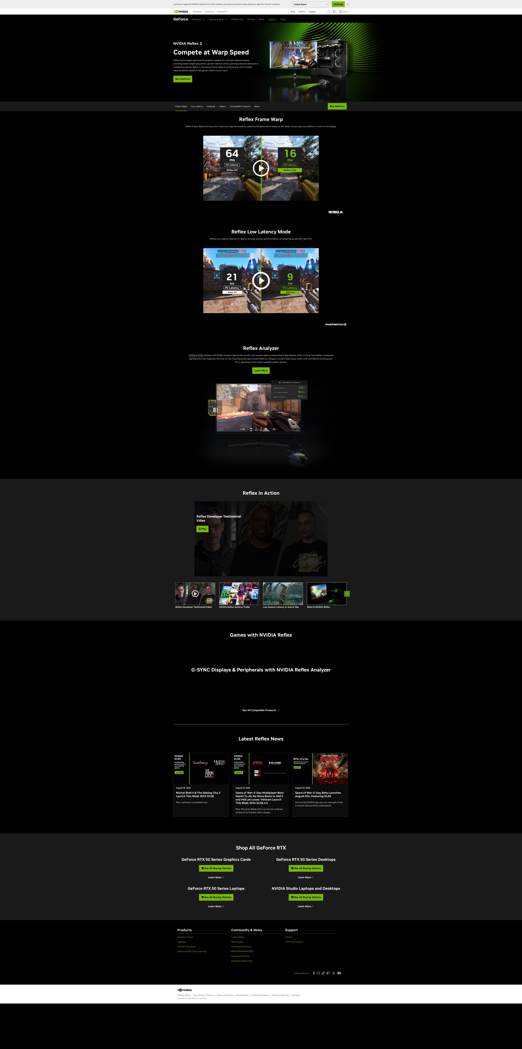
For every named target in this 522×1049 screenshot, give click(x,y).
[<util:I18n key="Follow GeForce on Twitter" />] (333, 973)
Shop (283, 19)
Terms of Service (225, 995)
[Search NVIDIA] (328, 11)
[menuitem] (197, 11)
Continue (338, 4)
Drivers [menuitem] (302, 11)
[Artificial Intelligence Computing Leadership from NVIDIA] (180, 12)
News (261, 19)
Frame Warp (181, 106)
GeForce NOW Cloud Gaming (191, 951)
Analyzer (211, 106)
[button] (334, 12)
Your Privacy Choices (203, 995)
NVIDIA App (237, 19)
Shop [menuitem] (292, 11)
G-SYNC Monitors (186, 946)
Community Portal (240, 956)
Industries (222, 11)
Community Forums (241, 946)
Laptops (181, 941)
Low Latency (197, 106)
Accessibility (242, 995)
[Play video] (261, 168)
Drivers (251, 19)
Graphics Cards (185, 937)
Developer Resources (241, 960)
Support (272, 19)
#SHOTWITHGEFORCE (242, 951)
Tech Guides (237, 941)
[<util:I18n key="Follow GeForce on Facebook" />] (314, 973)
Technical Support (294, 941)
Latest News (237, 937)
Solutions (209, 11)
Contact (295, 995)
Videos (222, 106)
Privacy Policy (184, 995)
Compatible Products (240, 106)
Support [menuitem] (312, 11)
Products (197, 11)
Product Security (280, 995)
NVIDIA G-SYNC (196, 355)
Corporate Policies (260, 995)
